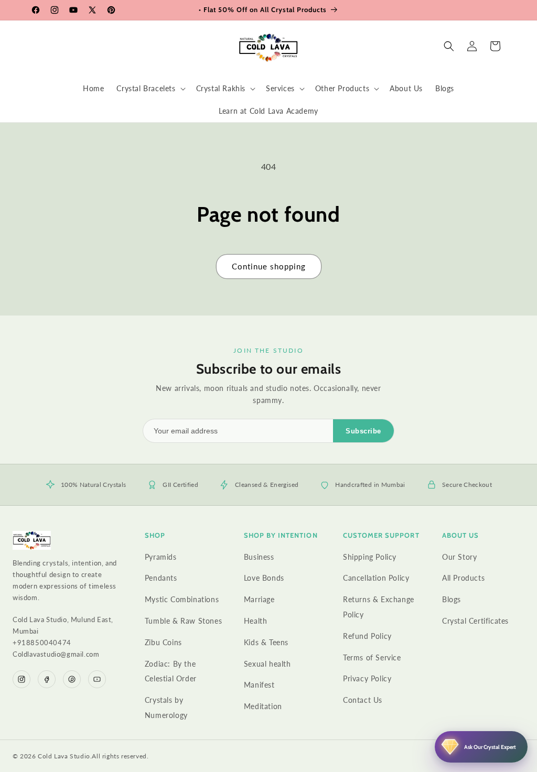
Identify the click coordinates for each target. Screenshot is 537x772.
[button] (149, 89)
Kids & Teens (266, 642)
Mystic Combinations (182, 599)
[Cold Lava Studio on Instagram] (21, 679)
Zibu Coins (163, 642)
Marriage (259, 599)
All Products (463, 577)
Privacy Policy (367, 678)
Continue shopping (269, 266)
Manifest (259, 684)
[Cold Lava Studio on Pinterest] (72, 679)
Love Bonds (264, 577)
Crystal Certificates (475, 620)
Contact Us (362, 699)
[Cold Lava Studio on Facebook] (47, 679)
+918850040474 (42, 642)
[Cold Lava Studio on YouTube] (97, 679)
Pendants (161, 577)
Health (255, 620)
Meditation (263, 706)
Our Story (459, 556)
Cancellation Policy (376, 577)
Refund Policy (367, 636)
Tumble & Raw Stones (183, 620)
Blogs (451, 599)
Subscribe (363, 431)
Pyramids (161, 556)
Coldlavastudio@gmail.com (56, 654)
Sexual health (267, 663)
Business (259, 556)
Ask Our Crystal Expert (490, 747)
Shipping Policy (369, 556)
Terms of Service (372, 657)
